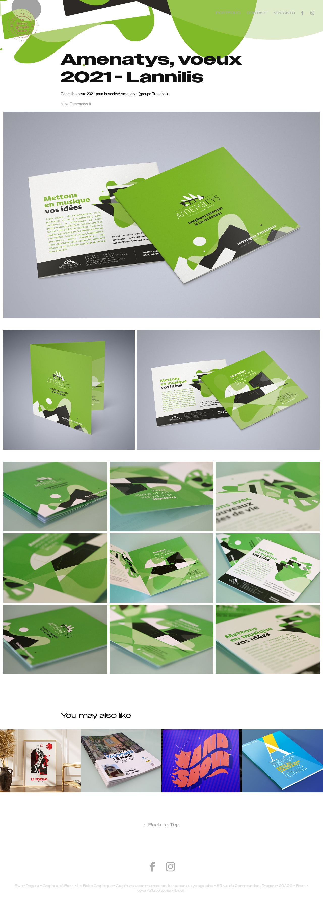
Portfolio (228, 13)
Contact (257, 13)
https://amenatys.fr (76, 104)
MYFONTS (284, 13)
